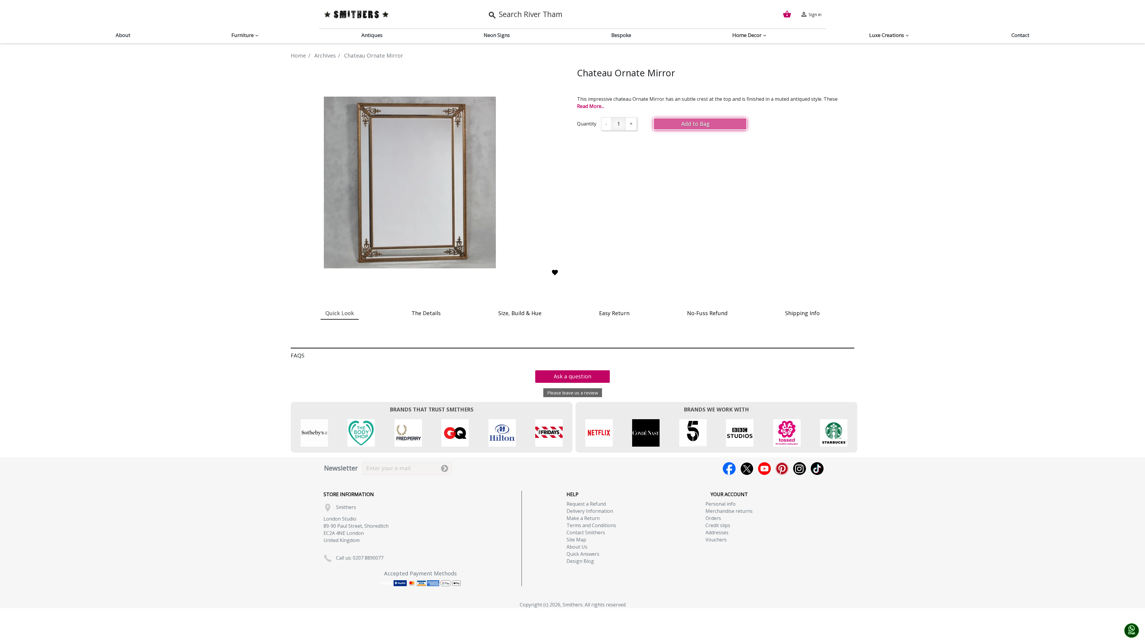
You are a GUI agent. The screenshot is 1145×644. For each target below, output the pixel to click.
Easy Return (614, 313)
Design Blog (580, 561)
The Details (426, 313)
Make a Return (583, 518)
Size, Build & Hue (519, 313)
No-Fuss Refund (707, 313)
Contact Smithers (586, 532)
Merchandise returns (729, 511)
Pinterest (782, 468)
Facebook (729, 468)
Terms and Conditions (591, 525)
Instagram (799, 468)
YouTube (764, 468)
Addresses (716, 532)
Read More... (590, 106)
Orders (713, 518)
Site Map (576, 539)
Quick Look (339, 313)
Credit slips (717, 525)
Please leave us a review (572, 393)
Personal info (720, 504)
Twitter (746, 468)
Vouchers (716, 539)
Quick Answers (583, 554)
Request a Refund (586, 504)
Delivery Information (590, 511)
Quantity (586, 123)
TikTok (817, 468)
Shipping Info (802, 313)
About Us (577, 547)
